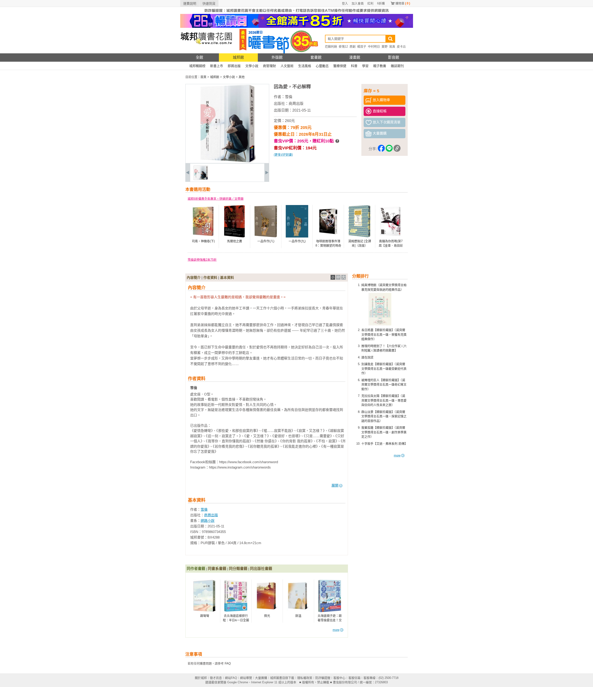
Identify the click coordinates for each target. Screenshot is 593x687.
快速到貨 (208, 3)
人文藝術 (287, 66)
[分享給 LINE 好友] (389, 149)
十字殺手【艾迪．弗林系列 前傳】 (384, 443)
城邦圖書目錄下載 (282, 678)
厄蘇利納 (331, 46)
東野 (385, 46)
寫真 (392, 46)
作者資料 (210, 277)
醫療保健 (339, 66)
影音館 (393, 57)
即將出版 (234, 66)
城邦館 (238, 57)
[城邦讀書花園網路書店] (206, 52)
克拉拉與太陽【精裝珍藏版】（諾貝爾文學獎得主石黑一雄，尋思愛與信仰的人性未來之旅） (384, 400)
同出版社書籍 (261, 569)
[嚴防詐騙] (296, 13)
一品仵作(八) (265, 241)
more (397, 455)
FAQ (228, 663)
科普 (354, 66)
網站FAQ (231, 678)
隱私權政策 (304, 678)
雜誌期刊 (397, 66)
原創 (353, 46)
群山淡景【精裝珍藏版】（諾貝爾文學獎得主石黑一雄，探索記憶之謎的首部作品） (384, 416)
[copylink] (397, 149)
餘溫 (298, 615)
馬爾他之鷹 (234, 241)
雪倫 (288, 97)
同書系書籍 (217, 569)
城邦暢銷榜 (197, 66)
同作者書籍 (196, 569)
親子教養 (379, 66)
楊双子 (361, 46)
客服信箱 (354, 678)
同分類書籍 (238, 569)
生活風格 (304, 66)
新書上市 (216, 66)
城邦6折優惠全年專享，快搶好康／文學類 (215, 198)
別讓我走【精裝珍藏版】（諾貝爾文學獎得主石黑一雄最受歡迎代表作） (384, 368)
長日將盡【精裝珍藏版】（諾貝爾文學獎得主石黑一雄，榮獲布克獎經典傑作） (384, 334)
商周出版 (296, 104)
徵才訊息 (216, 678)
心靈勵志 (322, 66)
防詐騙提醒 (322, 678)
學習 (365, 66)
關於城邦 (201, 678)
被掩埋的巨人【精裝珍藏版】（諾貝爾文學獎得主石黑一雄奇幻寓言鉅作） (384, 384)
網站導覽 (246, 678)
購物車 (402, 3)
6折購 (381, 3)
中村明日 (374, 46)
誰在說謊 (367, 357)
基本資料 (227, 277)
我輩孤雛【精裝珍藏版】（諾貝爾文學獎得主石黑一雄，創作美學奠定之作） (384, 432)
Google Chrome (237, 682)
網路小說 (207, 521)
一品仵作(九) (297, 241)
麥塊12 (343, 46)
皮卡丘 (401, 46)
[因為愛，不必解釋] (200, 179)
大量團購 (261, 678)
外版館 (277, 57)
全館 (199, 57)
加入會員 (358, 3)
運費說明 (189, 3)
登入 (345, 3)
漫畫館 (354, 57)
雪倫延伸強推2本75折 (202, 259)
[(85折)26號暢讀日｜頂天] (296, 27)
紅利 (370, 3)
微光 (267, 615)
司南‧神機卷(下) (203, 241)
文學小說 (251, 66)
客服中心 (339, 678)
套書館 (316, 57)
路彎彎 (204, 615)
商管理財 (269, 66)
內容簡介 (194, 277)
